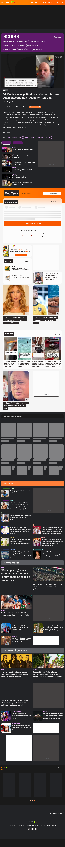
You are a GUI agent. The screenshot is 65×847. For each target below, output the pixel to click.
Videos (22, 31)
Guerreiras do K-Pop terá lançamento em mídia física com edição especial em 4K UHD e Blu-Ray (21, 716)
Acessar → (27, 261)
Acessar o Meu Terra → (27, 193)
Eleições (44, 525)
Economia (12, 549)
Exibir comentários (20, 106)
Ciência (11, 500)
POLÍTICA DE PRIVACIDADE (48, 825)
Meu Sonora (15, 161)
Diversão (9, 31)
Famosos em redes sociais (14, 137)
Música (15, 31)
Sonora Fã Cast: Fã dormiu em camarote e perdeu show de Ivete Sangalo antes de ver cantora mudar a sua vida (48, 674)
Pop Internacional (16, 711)
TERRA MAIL (34, 2)
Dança (26, 137)
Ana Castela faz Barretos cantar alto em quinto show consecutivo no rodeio (47, 586)
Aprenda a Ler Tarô (21, 255)
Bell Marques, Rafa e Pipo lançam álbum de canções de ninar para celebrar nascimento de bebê (14, 702)
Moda (43, 549)
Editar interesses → (56, 201)
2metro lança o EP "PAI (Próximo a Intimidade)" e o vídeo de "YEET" (20, 627)
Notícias (12, 525)
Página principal (10, 2)
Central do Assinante (46, 2)
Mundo (43, 537)
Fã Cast (35, 669)
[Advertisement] (46, 640)
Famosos (40, 137)
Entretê (48, 137)
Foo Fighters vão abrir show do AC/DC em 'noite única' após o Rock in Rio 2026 (21, 639)
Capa (2, 31)
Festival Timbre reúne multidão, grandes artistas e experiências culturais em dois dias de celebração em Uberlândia (53, 716)
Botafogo (12, 488)
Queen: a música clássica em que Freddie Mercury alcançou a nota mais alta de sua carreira (14, 674)
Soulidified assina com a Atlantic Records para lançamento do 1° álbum (16, 614)
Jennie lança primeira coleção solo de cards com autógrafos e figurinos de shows (21, 727)
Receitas (12, 537)
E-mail (57, 2)
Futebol (12, 513)
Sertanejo (35, 582)
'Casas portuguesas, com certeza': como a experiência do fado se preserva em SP (15, 575)
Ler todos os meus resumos (32, 223)
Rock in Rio (46, 624)
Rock (2, 669)
